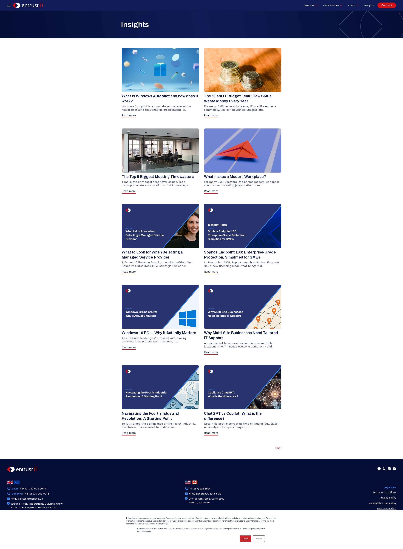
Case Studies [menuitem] (331, 5)
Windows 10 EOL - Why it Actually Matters (159, 333)
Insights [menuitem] (369, 5)
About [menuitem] (351, 5)
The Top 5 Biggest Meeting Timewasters (158, 177)
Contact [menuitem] (386, 5)
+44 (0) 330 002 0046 (36, 493)
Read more (129, 115)
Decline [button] (258, 538)
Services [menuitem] (309, 5)
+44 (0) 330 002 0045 (33, 488)
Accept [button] (245, 538)
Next (278, 447)
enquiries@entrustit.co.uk (27, 498)
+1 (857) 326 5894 (200, 488)
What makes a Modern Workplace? (235, 177)
